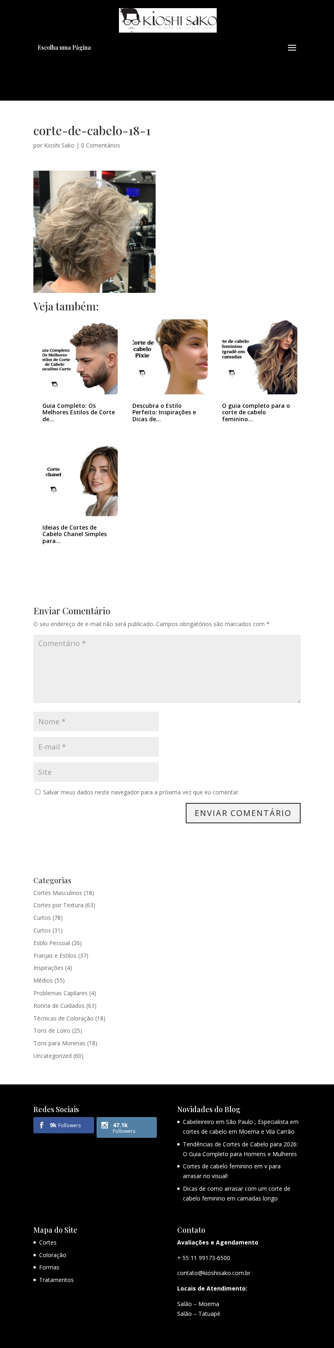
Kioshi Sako (59, 145)
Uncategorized (52, 1056)
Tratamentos (56, 1280)
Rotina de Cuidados (59, 1005)
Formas (49, 1267)
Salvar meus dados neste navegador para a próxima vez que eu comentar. (141, 792)
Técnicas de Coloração (63, 1018)
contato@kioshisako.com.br (213, 1273)
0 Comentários (100, 145)
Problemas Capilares (60, 993)
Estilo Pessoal (51, 943)
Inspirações (48, 968)
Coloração (52, 1255)
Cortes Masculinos (57, 893)
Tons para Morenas (59, 1043)
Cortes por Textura (58, 905)
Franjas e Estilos (55, 955)
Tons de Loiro (51, 1030)
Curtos (42, 917)
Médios (43, 980)
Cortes (48, 1242)
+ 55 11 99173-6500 (203, 1258)
